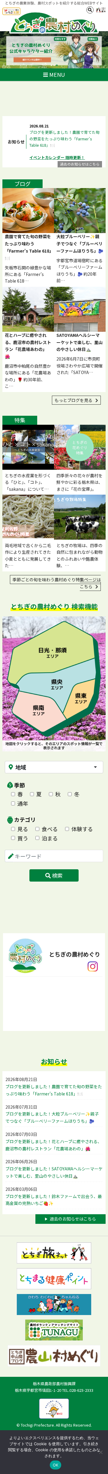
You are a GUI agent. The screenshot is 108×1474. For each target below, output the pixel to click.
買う (22, 838)
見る (22, 829)
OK (55, 1465)
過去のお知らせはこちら (80, 163)
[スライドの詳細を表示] (54, 49)
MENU (56, 74)
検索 (57, 875)
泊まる (50, 838)
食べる (50, 829)
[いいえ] (101, 1452)
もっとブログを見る (74, 400)
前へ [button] (9, 50)
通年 (22, 803)
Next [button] (99, 50)
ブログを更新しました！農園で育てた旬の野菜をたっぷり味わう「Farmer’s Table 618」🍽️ (64, 138)
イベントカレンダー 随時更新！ (57, 157)
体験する (82, 829)
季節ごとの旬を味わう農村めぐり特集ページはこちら (57, 583)
